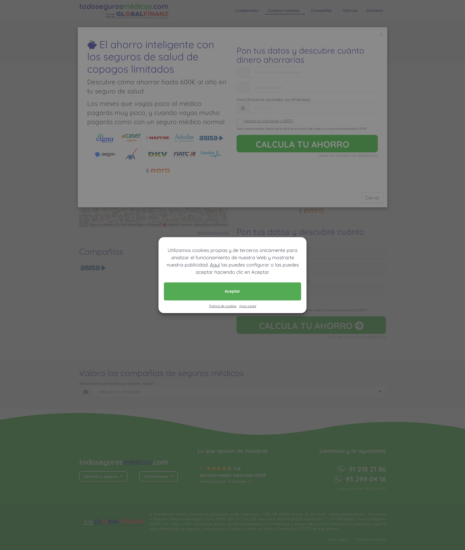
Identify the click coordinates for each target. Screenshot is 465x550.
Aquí (215, 265)
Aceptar (232, 291)
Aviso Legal (247, 306)
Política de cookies (223, 306)
